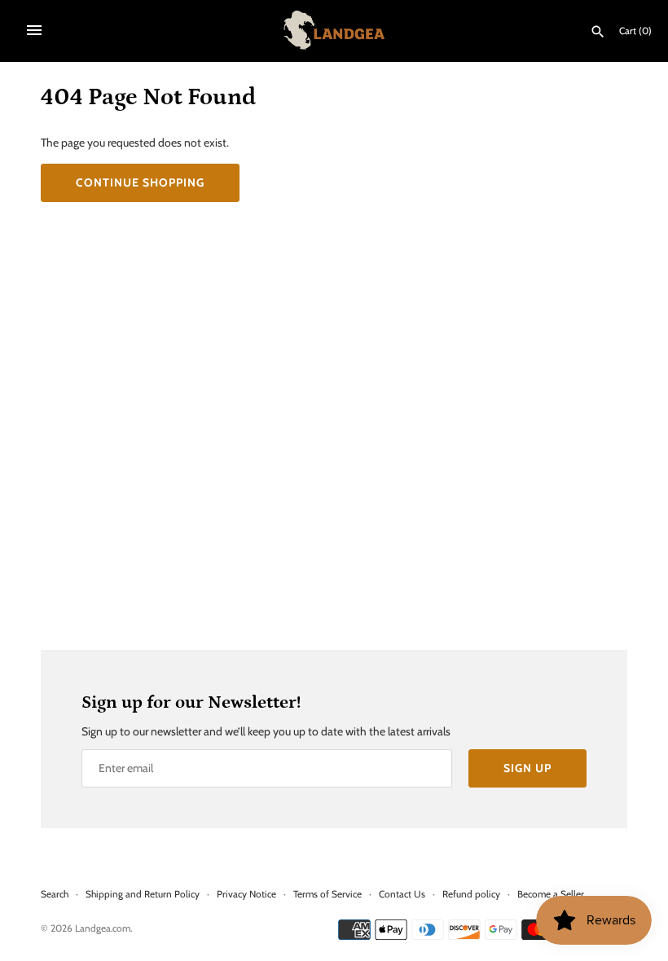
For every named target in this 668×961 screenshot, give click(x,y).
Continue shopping (140, 182)
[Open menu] (34, 30)
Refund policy (471, 894)
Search (54, 894)
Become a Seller (550, 894)
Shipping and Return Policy (143, 894)
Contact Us (402, 894)
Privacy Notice (246, 894)
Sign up (527, 768)
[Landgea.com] (334, 30)
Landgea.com (102, 928)
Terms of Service (327, 894)
